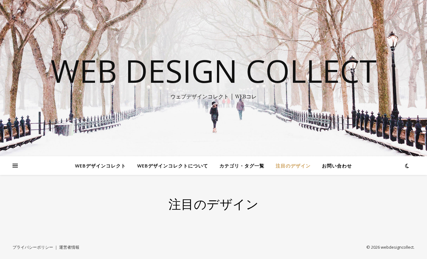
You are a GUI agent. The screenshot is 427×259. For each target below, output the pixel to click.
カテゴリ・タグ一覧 (241, 165)
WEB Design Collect (214, 70)
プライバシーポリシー (33, 247)
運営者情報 (69, 247)
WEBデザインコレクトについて (172, 165)
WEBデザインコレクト (100, 165)
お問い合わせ (337, 165)
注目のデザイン (293, 165)
